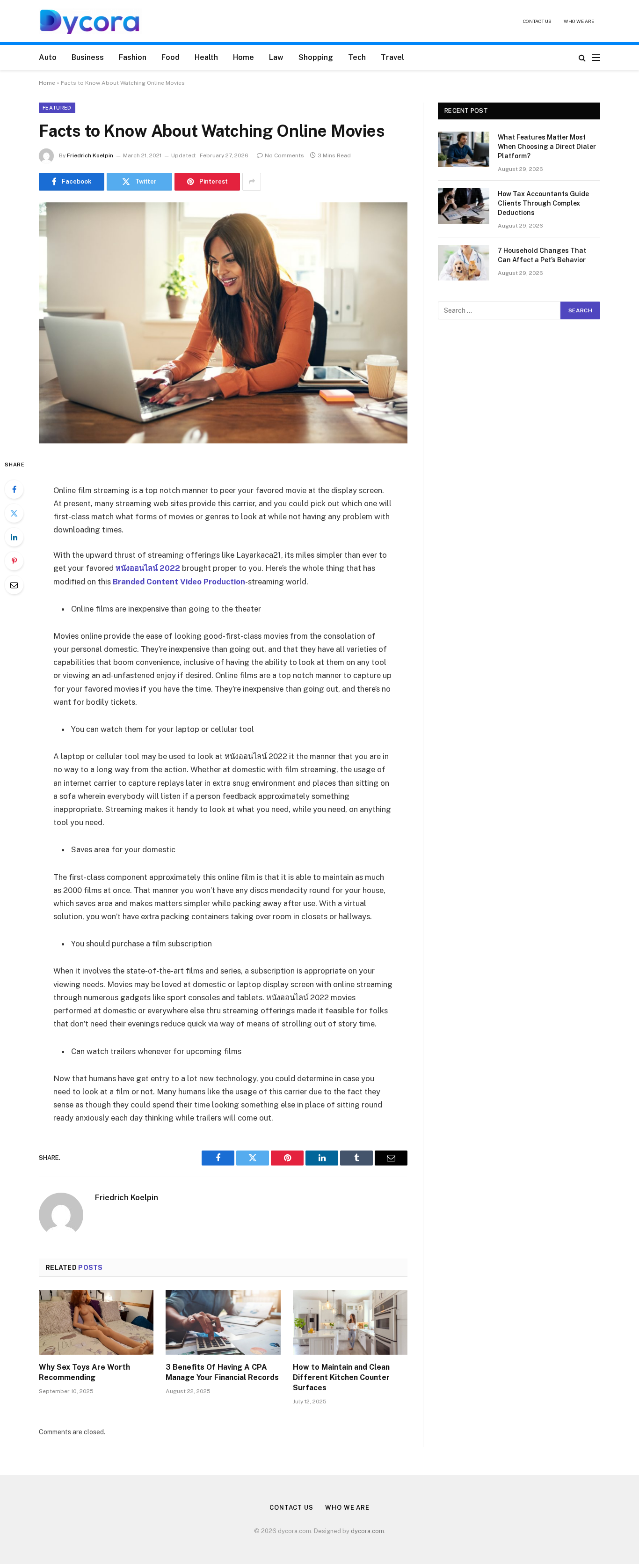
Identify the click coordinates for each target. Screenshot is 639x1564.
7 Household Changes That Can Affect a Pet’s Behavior (542, 255)
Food (170, 57)
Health (206, 57)
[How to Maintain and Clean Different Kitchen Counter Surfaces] (350, 1322)
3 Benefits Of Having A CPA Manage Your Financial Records (222, 1372)
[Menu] (596, 57)
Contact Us (537, 21)
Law (276, 57)
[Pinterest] (14, 561)
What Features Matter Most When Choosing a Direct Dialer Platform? (547, 146)
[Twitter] (14, 513)
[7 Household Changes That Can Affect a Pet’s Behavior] (463, 262)
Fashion (132, 57)
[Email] (14, 584)
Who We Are (579, 21)
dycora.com (367, 1530)
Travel (392, 57)
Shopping (315, 57)
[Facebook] (14, 489)
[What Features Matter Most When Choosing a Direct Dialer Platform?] (463, 149)
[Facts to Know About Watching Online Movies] (223, 322)
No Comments (284, 155)
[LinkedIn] (14, 537)
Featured (57, 108)
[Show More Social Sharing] (251, 182)
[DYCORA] (90, 21)
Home (243, 57)
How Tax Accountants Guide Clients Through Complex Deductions (543, 203)
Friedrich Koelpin (90, 155)
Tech (357, 57)
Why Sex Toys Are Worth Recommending (84, 1372)
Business (88, 57)
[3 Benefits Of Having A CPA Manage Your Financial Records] (223, 1322)
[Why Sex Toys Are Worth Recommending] (96, 1322)
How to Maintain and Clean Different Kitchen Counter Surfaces (341, 1377)
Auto (48, 57)
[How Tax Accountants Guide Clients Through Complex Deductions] (463, 206)
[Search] (582, 57)
